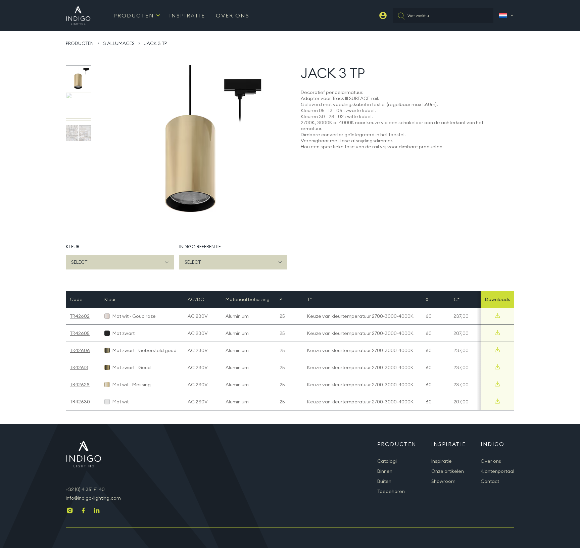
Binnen (384, 471)
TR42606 (80, 350)
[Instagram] (70, 511)
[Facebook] (83, 511)
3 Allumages (119, 43)
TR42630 (80, 402)
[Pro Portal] (383, 15)
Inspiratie (187, 15)
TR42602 (80, 316)
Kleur (73, 247)
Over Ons (232, 15)
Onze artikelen (447, 471)
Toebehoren (391, 491)
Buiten (384, 481)
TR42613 (79, 367)
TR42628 (80, 385)
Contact (490, 481)
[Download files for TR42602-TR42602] (497, 315)
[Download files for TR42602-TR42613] (497, 367)
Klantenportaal (497, 471)
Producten (133, 15)
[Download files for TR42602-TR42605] (497, 333)
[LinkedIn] (97, 511)
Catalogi (387, 461)
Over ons (491, 461)
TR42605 (80, 333)
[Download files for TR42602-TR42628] (497, 384)
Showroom (443, 481)
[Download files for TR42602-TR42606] (497, 350)
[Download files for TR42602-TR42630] (497, 401)
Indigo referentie (200, 247)
